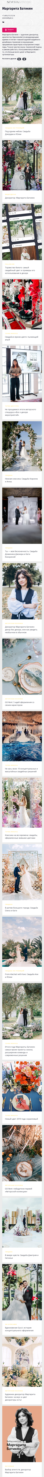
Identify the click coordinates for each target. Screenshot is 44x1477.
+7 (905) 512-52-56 (8, 16)
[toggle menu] (3, 2)
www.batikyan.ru (7, 18)
